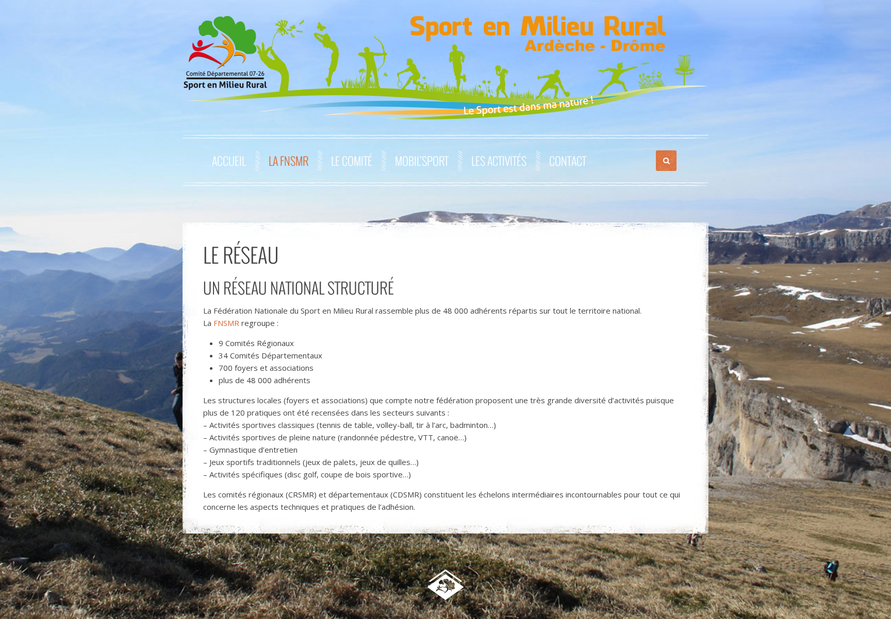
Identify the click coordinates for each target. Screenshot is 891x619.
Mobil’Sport (422, 160)
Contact (567, 160)
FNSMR (226, 323)
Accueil (229, 160)
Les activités (498, 160)
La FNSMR (288, 160)
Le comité (351, 160)
